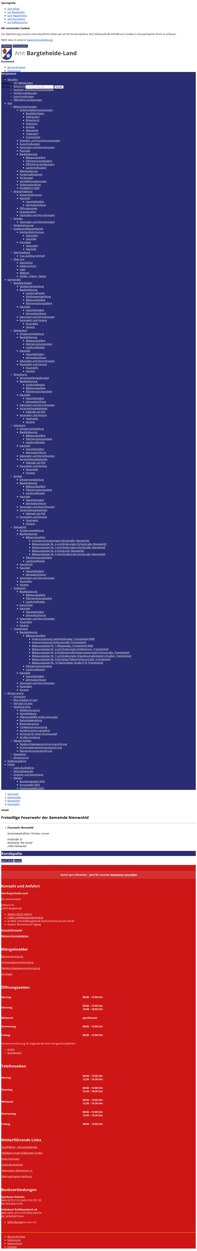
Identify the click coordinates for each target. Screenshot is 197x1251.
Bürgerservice (15, 693)
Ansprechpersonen (31, 195)
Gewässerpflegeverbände (28, 228)
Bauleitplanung (28, 154)
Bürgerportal (21, 757)
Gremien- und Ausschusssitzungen (34, 89)
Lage (22, 269)
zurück (18, 860)
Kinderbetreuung (24, 225)
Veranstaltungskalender (34, 408)
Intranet (12, 77)
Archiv (11, 1049)
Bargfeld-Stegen (35, 113)
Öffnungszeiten (28, 208)
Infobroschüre (28, 266)
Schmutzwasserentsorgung (18, 962)
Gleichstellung (22, 252)
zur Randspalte (16, 12)
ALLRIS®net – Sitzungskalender (20, 1147)
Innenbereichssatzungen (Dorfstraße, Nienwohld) (60, 540)
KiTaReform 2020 (29, 188)
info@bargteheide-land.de (25, 917)
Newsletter (20, 754)
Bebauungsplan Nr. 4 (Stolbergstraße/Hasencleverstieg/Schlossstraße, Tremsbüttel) (80, 652)
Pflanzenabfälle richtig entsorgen (39, 717)
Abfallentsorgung (30, 710)
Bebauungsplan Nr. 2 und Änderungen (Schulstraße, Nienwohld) (69, 544)
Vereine (30, 327)
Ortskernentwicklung (32, 286)
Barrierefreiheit (16, 67)
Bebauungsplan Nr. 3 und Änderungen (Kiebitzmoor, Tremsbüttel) (70, 649)
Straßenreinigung (30, 737)
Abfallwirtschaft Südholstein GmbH (22, 1153)
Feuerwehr (32, 323)
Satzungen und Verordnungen (37, 147)
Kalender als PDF (35, 412)
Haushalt (25, 150)
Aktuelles (12, 79)
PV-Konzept (26, 178)
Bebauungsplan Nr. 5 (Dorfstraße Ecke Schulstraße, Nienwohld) (68, 554)
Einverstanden (20, 46)
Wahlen (18, 778)
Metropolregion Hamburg (17, 1176)
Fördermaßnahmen (31, 174)
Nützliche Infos (22, 706)
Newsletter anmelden (124, 874)
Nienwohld (32, 130)
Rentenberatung (29, 723)
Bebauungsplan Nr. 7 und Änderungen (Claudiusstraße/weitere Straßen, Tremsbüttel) (81, 656)
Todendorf (32, 133)
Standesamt (14, 1052)
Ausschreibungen (24, 96)
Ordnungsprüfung (30, 184)
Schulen (18, 218)
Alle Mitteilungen (23, 83)
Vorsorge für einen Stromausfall (38, 734)
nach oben (7, 860)
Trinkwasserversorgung (33, 727)
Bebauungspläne (35, 157)
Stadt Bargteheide (12, 1164)
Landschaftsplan (35, 293)
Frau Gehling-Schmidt (32, 256)
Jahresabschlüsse (36, 205)
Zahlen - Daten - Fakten (33, 276)
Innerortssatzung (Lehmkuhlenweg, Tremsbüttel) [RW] (63, 639)
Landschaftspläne (36, 167)
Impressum (14, 70)
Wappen (24, 272)
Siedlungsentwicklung (38, 296)
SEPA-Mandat (15, 1222)
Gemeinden (14, 279)
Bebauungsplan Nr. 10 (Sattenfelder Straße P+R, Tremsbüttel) (67, 662)
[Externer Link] (1, 1159)
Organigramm (28, 211)
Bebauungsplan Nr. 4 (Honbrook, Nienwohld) (58, 551)
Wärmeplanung (29, 171)
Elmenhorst (32, 120)
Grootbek (25, 242)
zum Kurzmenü (16, 19)
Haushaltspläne (35, 201)
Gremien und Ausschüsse (28, 774)
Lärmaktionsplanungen (33, 181)
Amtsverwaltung (23, 191)
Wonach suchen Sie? (13, 86)
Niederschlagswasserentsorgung (21, 968)
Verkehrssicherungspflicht (35, 730)
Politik (10, 764)
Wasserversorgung (12, 956)
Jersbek (30, 127)
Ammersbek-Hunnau (32, 232)
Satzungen (32, 235)
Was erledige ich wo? (26, 700)
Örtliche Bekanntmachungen (36, 110)
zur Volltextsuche (17, 22)
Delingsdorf (32, 117)
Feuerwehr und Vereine (33, 320)
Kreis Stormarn (11, 1159)
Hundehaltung (28, 713)
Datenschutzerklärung (40, 40)
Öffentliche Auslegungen (28, 100)
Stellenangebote (16, 761)
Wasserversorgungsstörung (36, 751)
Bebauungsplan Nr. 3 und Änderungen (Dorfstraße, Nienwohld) (68, 547)
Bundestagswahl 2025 (32, 781)
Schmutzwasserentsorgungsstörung (41, 747)
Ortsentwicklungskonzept (34, 378)
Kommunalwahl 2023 (32, 788)
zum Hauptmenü (17, 15)
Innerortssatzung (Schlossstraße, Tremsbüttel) (59, 642)
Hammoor (32, 123)
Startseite (13, 794)
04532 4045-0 (19, 914)
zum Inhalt (13, 8)
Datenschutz (14, 1243)
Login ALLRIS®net (24, 768)
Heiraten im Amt (23, 703)
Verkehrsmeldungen (25, 93)
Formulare (20, 696)
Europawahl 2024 (30, 784)
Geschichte (26, 262)
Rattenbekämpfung (31, 720)
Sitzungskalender (23, 771)
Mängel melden (22, 740)
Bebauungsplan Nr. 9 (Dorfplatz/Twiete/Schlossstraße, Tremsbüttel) (71, 659)
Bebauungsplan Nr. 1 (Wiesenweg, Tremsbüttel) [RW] (62, 645)
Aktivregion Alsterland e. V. (17, 1170)
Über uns (19, 259)
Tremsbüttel (33, 137)
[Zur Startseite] (39, 59)
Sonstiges (6, 974)
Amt (9, 103)
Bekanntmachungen (25, 86)
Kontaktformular (11, 930)
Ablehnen (6, 46)
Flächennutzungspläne (39, 161)
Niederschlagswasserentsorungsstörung (43, 744)
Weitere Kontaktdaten (15, 936)
